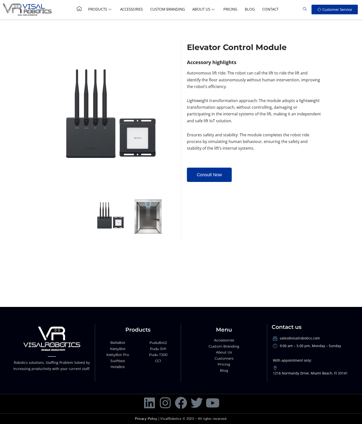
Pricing (230, 9)
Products (97, 9)
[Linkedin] (149, 403)
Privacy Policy (146, 419)
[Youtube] (212, 403)
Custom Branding (167, 9)
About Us (201, 9)
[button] (306, 9)
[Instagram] (165, 403)
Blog (250, 9)
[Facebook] (181, 403)
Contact (270, 9)
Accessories (131, 9)
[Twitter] (197, 403)
